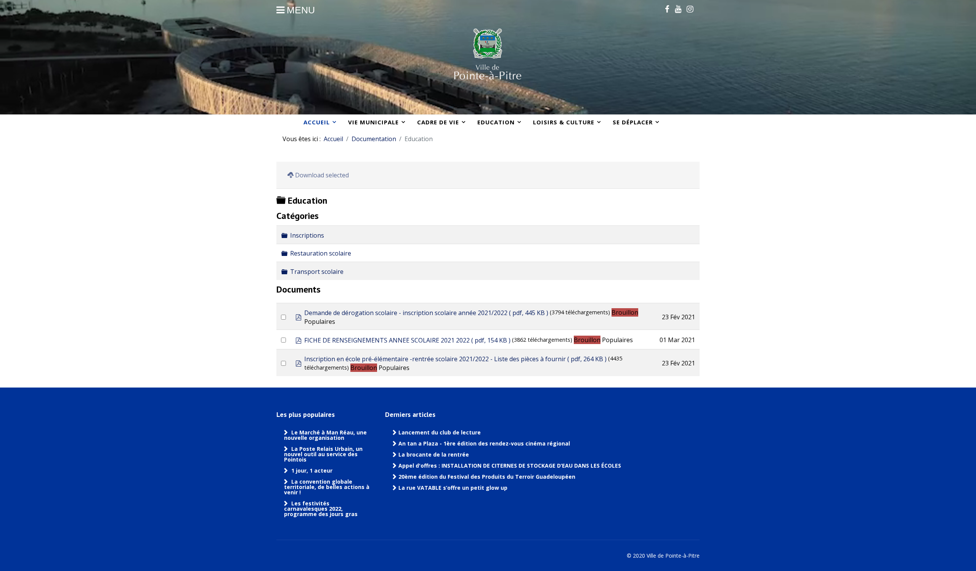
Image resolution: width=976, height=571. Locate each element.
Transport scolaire (317, 271)
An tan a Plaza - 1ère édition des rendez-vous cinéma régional (484, 443)
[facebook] (667, 8)
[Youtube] (678, 8)
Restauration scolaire (320, 253)
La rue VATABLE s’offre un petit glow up (453, 488)
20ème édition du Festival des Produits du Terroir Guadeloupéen (487, 476)
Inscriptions (307, 235)
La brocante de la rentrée (433, 454)
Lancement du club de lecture (439, 432)
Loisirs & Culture (563, 122)
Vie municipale (373, 122)
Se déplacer (633, 122)
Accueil (316, 122)
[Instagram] (690, 8)
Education (496, 122)
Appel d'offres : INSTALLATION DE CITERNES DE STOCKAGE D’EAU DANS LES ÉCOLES (509, 465)
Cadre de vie (438, 122)
